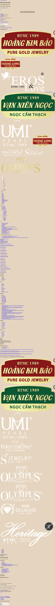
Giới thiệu (3, 198)
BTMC (3, 549)
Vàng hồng (3, 325)
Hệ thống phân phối (4, 200)
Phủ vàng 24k (5, 215)
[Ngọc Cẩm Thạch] (3, 248)
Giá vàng (1, 243)
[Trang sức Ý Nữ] (21, 174)
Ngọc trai (5, 219)
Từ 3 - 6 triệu (3, 297)
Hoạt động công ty (4, 231)
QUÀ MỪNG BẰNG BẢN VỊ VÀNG (7, 306)
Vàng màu (5, 211)
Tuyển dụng (3, 201)
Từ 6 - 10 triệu (4, 208)
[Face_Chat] (2, 598)
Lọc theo (1, 337)
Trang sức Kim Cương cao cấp (5, 268)
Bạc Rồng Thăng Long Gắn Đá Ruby (7, 307)
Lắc (3, 187)
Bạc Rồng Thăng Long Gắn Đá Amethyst (7, 316)
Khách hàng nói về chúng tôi (5, 233)
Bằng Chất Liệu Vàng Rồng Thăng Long (7, 245)
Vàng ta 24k (3, 322)
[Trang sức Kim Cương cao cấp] (4, 267)
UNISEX (3, 279)
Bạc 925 (5, 214)
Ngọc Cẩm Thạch (3, 250)
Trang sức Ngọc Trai (3, 253)
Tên (0, 603)
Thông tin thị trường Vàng (5, 230)
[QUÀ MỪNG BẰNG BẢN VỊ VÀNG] (10, 69)
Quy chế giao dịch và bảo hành (6, 571)
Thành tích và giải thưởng (5, 223)
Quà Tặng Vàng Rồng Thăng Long (6, 313)
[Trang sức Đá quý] (3, 270)
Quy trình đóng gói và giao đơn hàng (6, 229)
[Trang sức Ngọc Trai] (16, 146)
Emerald (3, 334)
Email (1, 604)
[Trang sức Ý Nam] (3, 264)
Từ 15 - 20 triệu (4, 299)
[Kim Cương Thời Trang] (12, 156)
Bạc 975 (5, 213)
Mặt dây (4, 185)
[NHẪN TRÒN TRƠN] (42, 146)
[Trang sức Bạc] (34, 156)
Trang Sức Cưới (3, 247)
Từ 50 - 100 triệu (4, 301)
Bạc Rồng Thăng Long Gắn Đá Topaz (7, 312)
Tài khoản (1, 13)
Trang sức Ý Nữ (3, 262)
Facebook (1, 19)
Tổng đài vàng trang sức (5, 597)
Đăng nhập (1, 16)
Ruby (4, 217)
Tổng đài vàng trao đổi (4, 596)
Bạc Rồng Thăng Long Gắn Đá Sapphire (7, 310)
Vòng (4, 189)
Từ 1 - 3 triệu (3, 296)
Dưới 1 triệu (3, 206)
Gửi (1, 605)
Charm (3, 289)
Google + (4, 19)
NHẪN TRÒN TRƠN (5, 315)
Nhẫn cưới (10, 27)
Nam (3, 177)
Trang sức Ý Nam (3, 265)
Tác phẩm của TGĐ (4, 232)
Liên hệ (3, 203)
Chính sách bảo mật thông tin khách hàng (7, 228)
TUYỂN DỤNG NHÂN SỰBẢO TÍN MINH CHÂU (4, 242)
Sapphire (5, 218)
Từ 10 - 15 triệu (4, 209)
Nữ (3, 179)
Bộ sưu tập (3, 202)
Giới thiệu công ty (4, 227)
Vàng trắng (5, 212)
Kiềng (3, 290)
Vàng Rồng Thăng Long (5, 309)
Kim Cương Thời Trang (4, 256)
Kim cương (5, 216)
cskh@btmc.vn (9, 587)
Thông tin (3, 199)
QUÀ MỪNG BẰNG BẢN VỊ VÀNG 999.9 (4, 240)
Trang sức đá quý (2, 27)
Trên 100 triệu (4, 302)
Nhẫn (4, 182)
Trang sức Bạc (2, 259)
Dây (4, 181)
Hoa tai (3, 195)
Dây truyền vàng (7, 27)
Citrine (4, 220)
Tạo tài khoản (2, 15)
